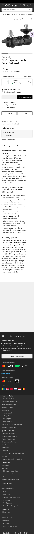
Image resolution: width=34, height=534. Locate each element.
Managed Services (8, 433)
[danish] (11, 389)
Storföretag (6, 500)
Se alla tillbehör (27, 76)
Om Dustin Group (8, 489)
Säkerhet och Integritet (10, 506)
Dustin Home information (10, 479)
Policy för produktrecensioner (12, 424)
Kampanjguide (7, 421)
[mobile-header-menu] (3, 5)
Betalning (5, 477)
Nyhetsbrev (6, 512)
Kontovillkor (6, 410)
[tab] (7, 146)
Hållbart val (6, 494)
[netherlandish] (19, 389)
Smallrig (6, 57)
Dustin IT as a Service (9, 436)
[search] (30, 9)
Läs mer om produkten (8, 139)
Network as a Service (9, 442)
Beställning (5, 465)
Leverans (5, 468)
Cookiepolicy (6, 416)
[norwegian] (7, 389)
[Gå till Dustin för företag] (11, 5)
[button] (20, 5)
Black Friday (6, 523)
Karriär (4, 491)
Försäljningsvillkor (8, 399)
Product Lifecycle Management (13, 453)
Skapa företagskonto (17, 356)
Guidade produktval (9, 427)
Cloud (4, 445)
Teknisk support (7, 474)
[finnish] (15, 389)
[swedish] (3, 389)
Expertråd (5, 521)
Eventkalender (7, 518)
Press (3, 486)
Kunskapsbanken (8, 515)
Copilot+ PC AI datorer (9, 526)
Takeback (5, 456)
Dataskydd (5, 448)
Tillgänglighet (6, 419)
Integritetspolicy (7, 413)
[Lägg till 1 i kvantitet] (15, 97)
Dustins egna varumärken (11, 497)
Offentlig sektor (7, 503)
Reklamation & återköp (10, 471)
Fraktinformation (7, 407)
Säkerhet (5, 450)
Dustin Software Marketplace (12, 459)
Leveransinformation (9, 404)
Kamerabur (5, 14)
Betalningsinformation (9, 401)
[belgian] (23, 389)
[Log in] (27, 5)
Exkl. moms (5, 71)
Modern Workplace (8, 439)
